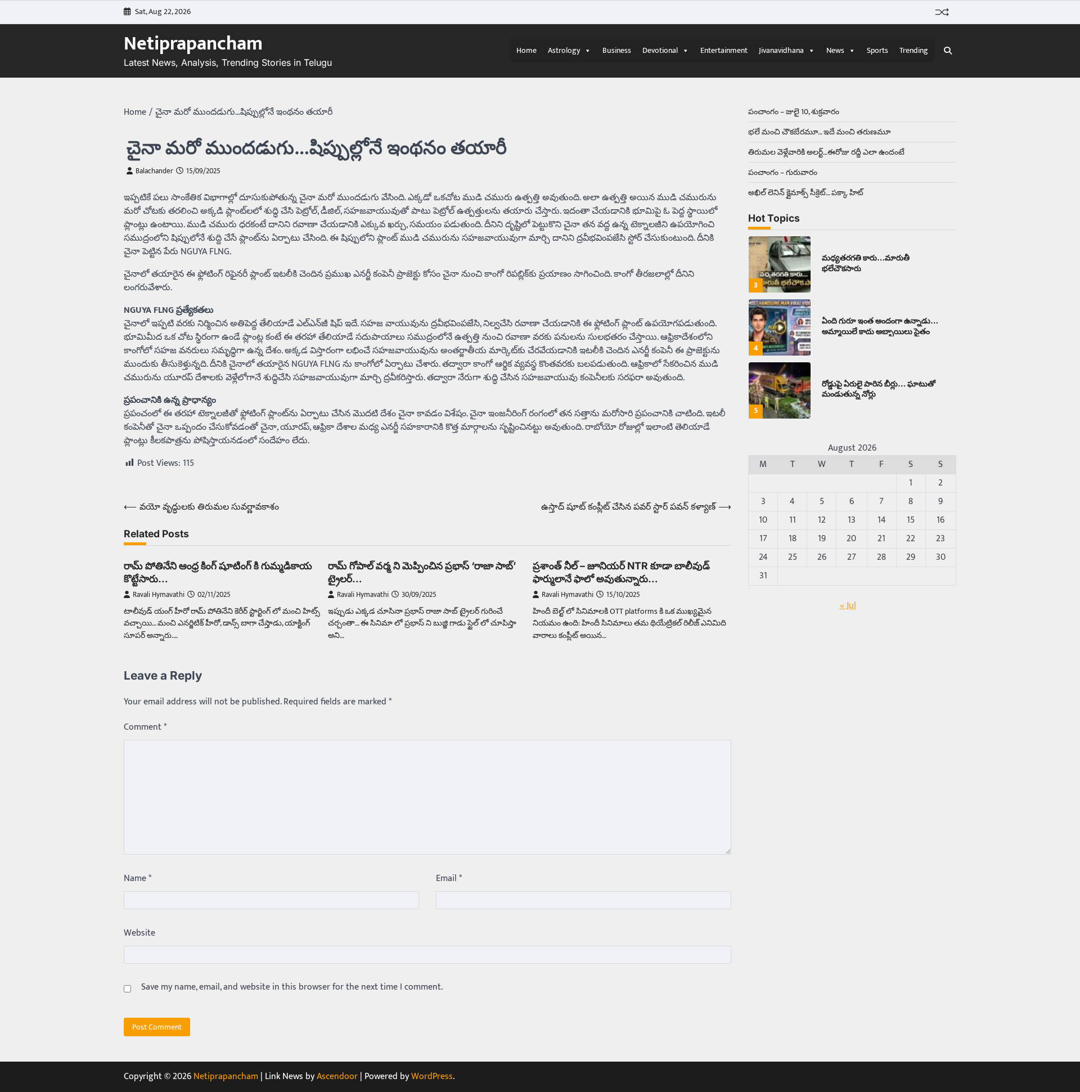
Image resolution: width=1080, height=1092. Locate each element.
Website (139, 933)
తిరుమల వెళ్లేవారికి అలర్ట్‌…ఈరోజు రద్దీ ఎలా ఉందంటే (826, 152)
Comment (145, 727)
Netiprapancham (193, 44)
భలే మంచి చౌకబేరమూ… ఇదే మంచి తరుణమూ (819, 131)
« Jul (848, 605)
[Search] (947, 50)
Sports (877, 50)
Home (526, 50)
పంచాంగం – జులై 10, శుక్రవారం (793, 111)
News (835, 50)
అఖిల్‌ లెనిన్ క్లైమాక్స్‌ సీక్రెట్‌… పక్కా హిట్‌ (805, 192)
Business (616, 50)
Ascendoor (337, 1076)
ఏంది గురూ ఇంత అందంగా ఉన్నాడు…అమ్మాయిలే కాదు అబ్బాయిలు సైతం (880, 326)
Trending (913, 50)
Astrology (564, 50)
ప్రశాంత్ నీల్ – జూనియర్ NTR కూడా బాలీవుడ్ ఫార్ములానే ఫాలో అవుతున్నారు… (621, 572)
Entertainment (724, 50)
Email (449, 879)
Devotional (660, 50)
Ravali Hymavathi (158, 595)
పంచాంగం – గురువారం (782, 172)
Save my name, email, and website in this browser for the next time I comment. (292, 987)
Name (137, 879)
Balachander (154, 171)
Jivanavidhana (781, 50)
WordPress (432, 1076)
